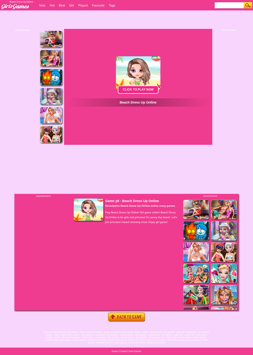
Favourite (98, 5)
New (42, 5)
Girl (71, 5)
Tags (112, 5)
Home (115, 351)
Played (83, 5)
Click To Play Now (138, 89)
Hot (52, 5)
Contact (123, 351)
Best (62, 5)
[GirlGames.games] (15, 5)
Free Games (135, 351)
